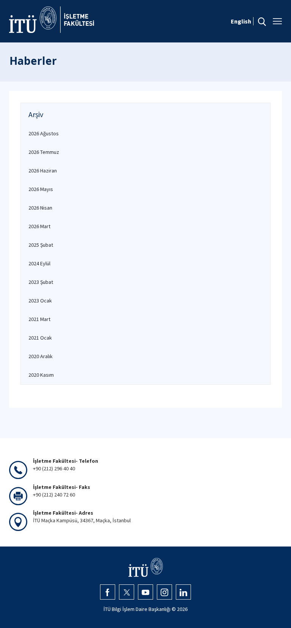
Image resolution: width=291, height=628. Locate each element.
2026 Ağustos (43, 133)
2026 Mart (39, 226)
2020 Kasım (41, 374)
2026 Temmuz (43, 152)
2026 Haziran (42, 170)
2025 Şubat (40, 244)
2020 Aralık (40, 356)
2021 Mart (39, 319)
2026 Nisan (40, 207)
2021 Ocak (40, 337)
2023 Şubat (40, 282)
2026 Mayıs (40, 189)
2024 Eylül (39, 263)
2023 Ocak (40, 300)
